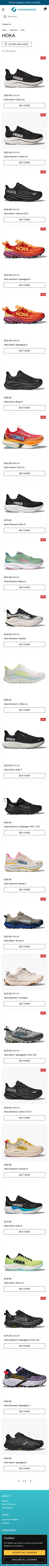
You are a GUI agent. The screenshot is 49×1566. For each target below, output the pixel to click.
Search (5, 1501)
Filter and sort (19, 44)
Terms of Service (9, 1504)
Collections (13, 30)
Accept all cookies (24, 1552)
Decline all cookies (24, 1559)
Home (4, 30)
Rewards (5, 1523)
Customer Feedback (10, 1520)
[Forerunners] (24, 9)
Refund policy (7, 1508)
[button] (44, 9)
